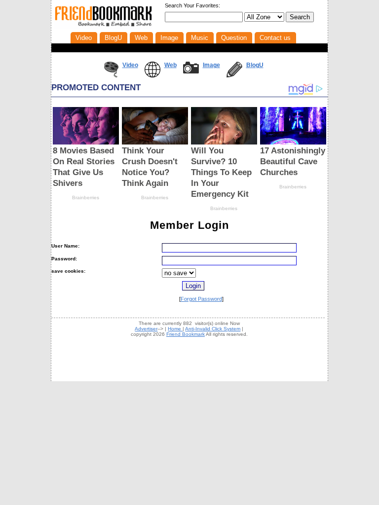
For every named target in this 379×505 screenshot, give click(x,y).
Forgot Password (201, 299)
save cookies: (68, 271)
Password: (64, 258)
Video (130, 65)
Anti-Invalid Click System (212, 328)
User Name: (65, 246)
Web (170, 65)
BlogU (255, 65)
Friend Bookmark (185, 334)
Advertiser (146, 328)
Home (175, 328)
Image (211, 65)
